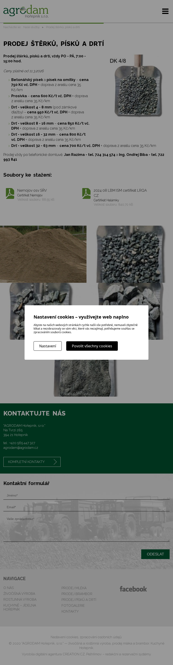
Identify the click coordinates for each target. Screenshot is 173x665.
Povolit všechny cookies (92, 346)
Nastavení (47, 346)
